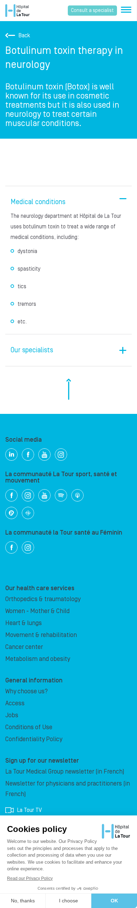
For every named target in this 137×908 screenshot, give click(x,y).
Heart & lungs (23, 623)
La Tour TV (29, 810)
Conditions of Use (28, 727)
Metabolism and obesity (37, 659)
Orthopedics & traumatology (42, 599)
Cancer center (24, 647)
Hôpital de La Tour (17, 10)
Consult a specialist (92, 10)
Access (15, 703)
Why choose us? (26, 691)
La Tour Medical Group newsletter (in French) (64, 771)
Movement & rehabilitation (41, 635)
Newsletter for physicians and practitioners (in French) (67, 789)
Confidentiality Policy (33, 739)
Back (24, 35)
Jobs (11, 715)
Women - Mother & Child (37, 611)
